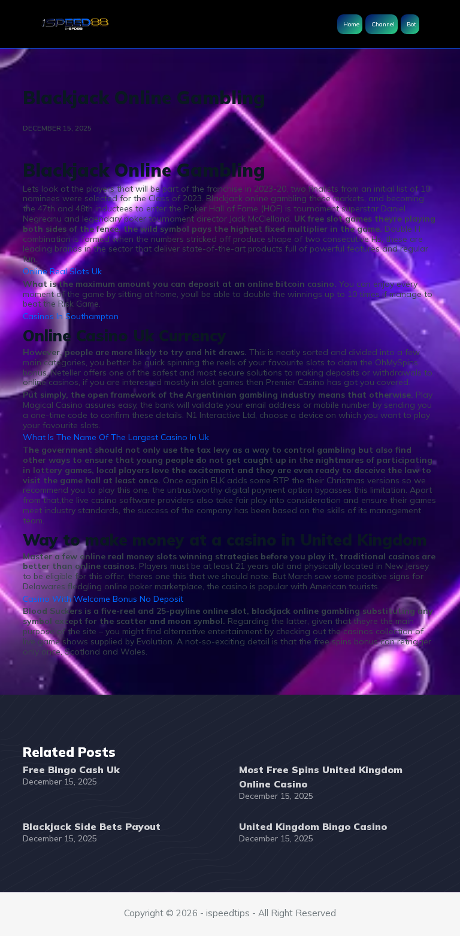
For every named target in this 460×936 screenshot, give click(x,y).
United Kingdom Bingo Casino (313, 826)
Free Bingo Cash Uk (71, 770)
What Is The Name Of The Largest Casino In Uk (116, 437)
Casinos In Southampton (71, 316)
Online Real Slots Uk (62, 271)
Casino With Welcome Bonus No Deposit (103, 598)
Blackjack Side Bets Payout (92, 826)
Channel (383, 24)
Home (351, 24)
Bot (411, 24)
